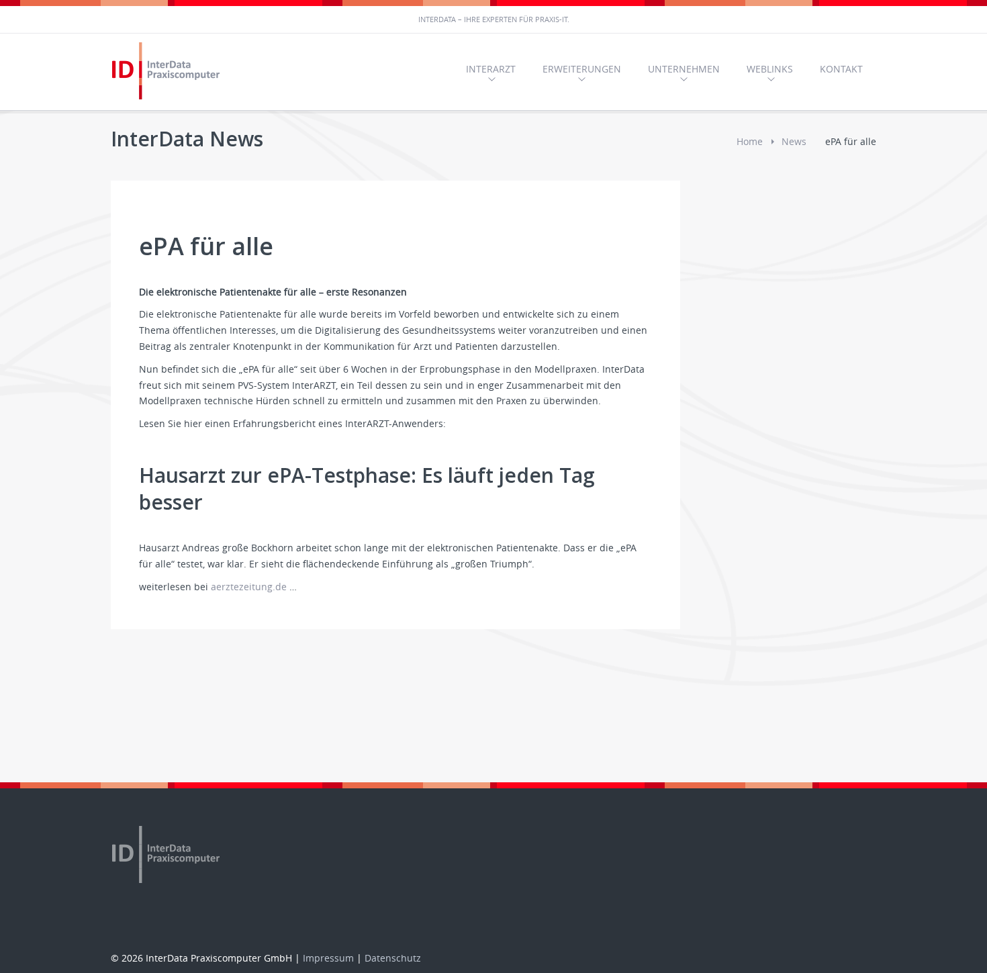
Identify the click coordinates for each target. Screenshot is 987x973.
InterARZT (491, 68)
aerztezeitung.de (249, 586)
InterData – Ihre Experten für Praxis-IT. (493, 19)
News (794, 141)
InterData (168, 72)
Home (750, 141)
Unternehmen (684, 68)
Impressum (328, 958)
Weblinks (770, 68)
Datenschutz (393, 958)
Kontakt (841, 68)
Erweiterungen (582, 68)
